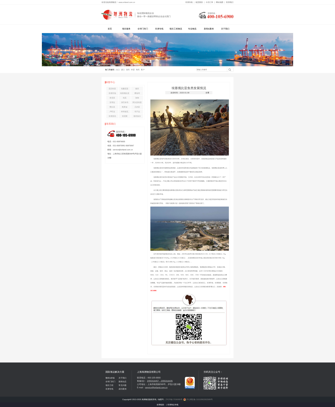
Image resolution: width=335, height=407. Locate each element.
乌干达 (137, 111)
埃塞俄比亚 (124, 93)
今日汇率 (209, 2)
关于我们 (225, 29)
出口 (118, 70)
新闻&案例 (209, 29)
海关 (138, 70)
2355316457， (154, 381)
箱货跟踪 (199, 2)
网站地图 (219, 2)
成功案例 (122, 389)
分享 (207, 93)
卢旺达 (112, 111)
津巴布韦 (124, 102)
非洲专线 (189, 2)
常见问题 (122, 385)
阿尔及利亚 (137, 102)
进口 (123, 70)
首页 (110, 29)
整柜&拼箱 (110, 378)
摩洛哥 (137, 93)
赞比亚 (112, 107)
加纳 (137, 98)
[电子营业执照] (190, 371)
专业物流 (192, 29)
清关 (128, 70)
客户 (143, 70)
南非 (137, 89)
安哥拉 (112, 102)
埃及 (125, 98)
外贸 (133, 70)
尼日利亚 (112, 89)
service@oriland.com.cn (156, 387)
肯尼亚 (112, 98)
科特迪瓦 (124, 111)
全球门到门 (143, 29)
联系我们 (229, 2)
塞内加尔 (137, 116)
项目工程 (109, 385)
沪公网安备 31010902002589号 (199, 399)
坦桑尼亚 (124, 89)
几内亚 (137, 107)
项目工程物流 (175, 29)
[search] (229, 70)
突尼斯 (124, 116)
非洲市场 (112, 93)
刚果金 (124, 107)
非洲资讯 (112, 116)
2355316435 (167, 381)
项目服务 (126, 29)
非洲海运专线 (172, 405)
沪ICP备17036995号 (174, 399)
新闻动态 (122, 381)
